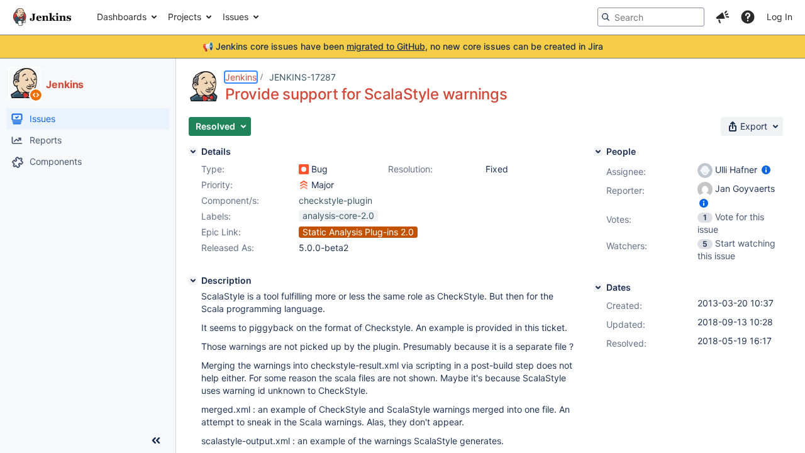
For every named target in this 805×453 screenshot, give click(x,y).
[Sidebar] (156, 440)
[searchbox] (651, 17)
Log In (779, 16)
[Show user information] (766, 169)
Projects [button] (184, 16)
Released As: (227, 247)
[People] (598, 151)
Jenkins (241, 77)
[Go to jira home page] (42, 17)
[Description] (193, 280)
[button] (723, 17)
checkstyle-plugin (335, 200)
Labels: (216, 216)
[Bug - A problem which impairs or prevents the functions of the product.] (304, 169)
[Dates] (598, 287)
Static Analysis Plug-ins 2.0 (358, 231)
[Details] (193, 151)
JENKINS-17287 (302, 77)
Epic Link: (221, 231)
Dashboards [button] (122, 16)
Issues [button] (235, 16)
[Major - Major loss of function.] (304, 185)
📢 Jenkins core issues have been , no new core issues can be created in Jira (403, 46)
